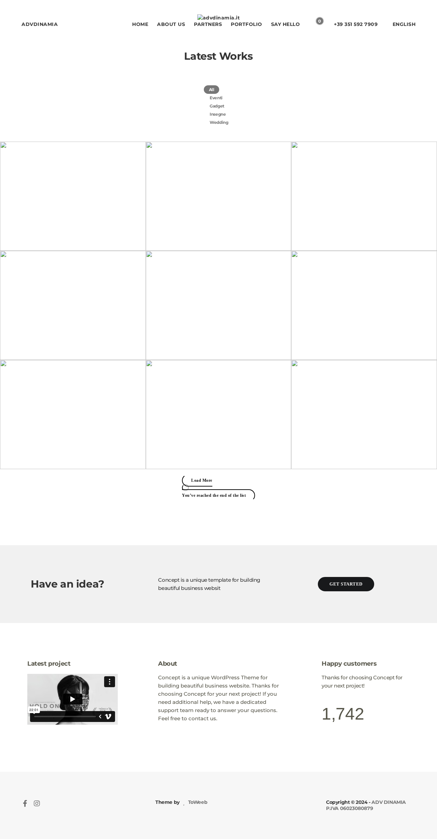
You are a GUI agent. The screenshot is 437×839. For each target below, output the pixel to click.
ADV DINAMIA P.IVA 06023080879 (366, 805)
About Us (171, 24)
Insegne (218, 114)
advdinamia (40, 24)
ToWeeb (197, 802)
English (404, 24)
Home (140, 24)
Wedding (219, 122)
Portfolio (246, 24)
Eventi (216, 97)
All (211, 89)
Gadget (217, 106)
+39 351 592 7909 (356, 24)
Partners (208, 24)
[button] (346, 584)
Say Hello (285, 24)
